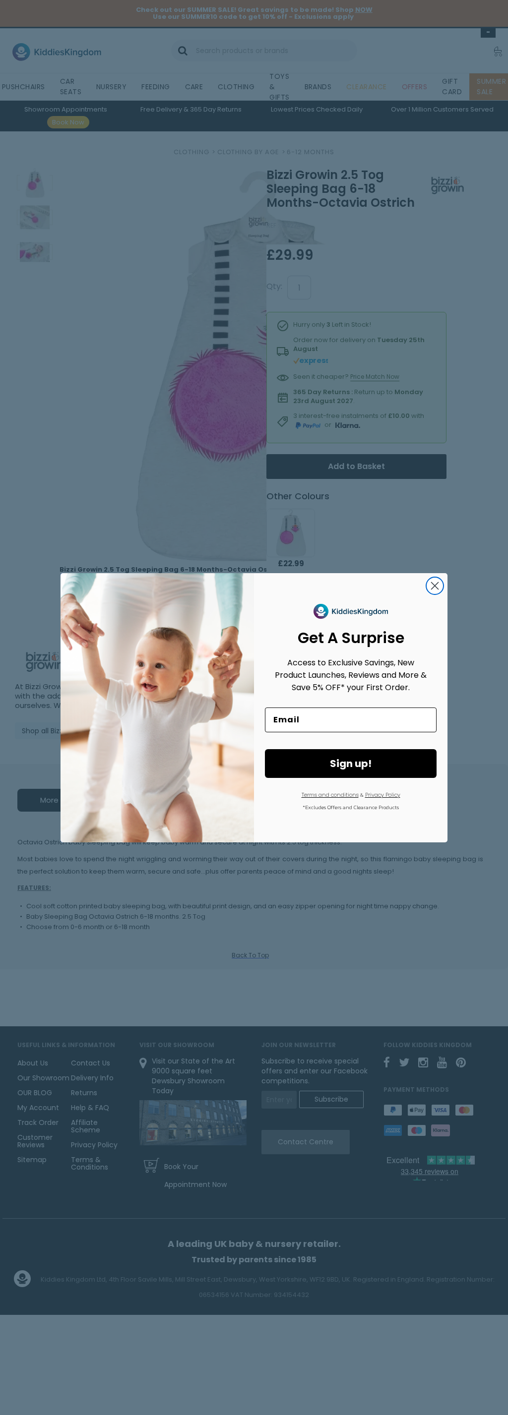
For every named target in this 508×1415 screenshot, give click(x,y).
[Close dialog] (435, 585)
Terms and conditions (330, 795)
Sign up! (351, 763)
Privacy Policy (382, 795)
